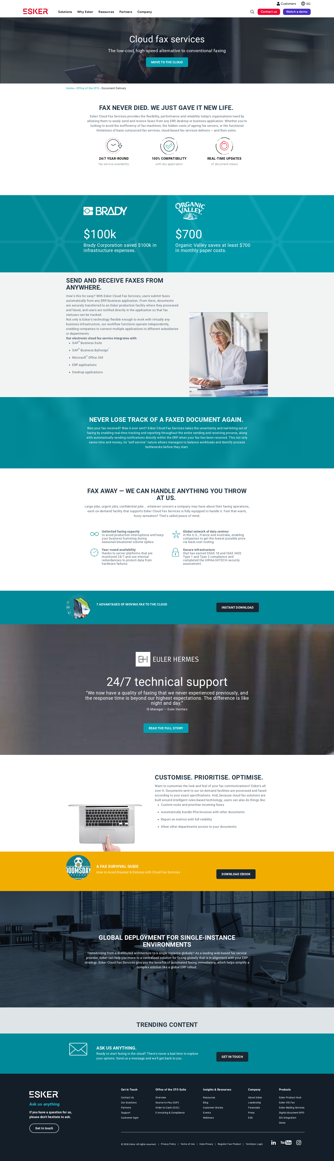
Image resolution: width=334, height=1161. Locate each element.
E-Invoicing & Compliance (170, 1112)
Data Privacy (206, 1144)
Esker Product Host (290, 1097)
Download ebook (236, 874)
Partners (126, 1107)
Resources (209, 1097)
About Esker (255, 1097)
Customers (288, 4)
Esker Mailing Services (292, 1107)
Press (251, 1112)
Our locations (129, 1102)
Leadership (254, 1102)
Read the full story (166, 728)
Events (207, 1112)
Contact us (269, 12)
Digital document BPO (291, 1112)
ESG (250, 1117)
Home (70, 88)
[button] (306, 5)
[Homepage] (36, 13)
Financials (254, 1107)
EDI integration (287, 1117)
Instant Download (238, 607)
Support (125, 1112)
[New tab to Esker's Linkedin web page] (273, 1142)
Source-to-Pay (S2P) (167, 1102)
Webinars (208, 1117)
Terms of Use (188, 1144)
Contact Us (127, 1097)
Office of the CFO (87, 88)
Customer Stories (213, 1107)
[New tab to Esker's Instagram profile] (299, 1142)
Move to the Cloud (167, 62)
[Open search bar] (252, 12)
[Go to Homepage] (44, 1094)
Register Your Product (229, 1144)
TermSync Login (254, 1144)
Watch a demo (297, 12)
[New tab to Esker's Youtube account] (286, 1142)
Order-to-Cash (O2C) (168, 1107)
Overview (161, 1097)
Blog (205, 1102)
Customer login (130, 1117)
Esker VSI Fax (287, 1102)
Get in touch (232, 1057)
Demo (282, 1122)
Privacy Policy (168, 1144)
